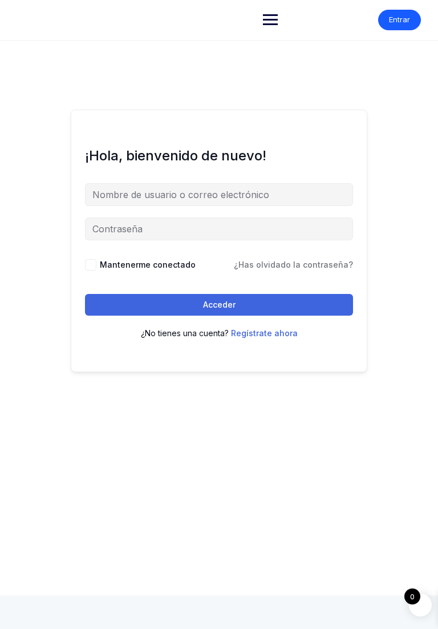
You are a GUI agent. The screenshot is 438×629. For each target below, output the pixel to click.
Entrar (399, 19)
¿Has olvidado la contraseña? (293, 264)
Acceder (219, 304)
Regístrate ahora (264, 333)
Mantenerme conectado (148, 264)
